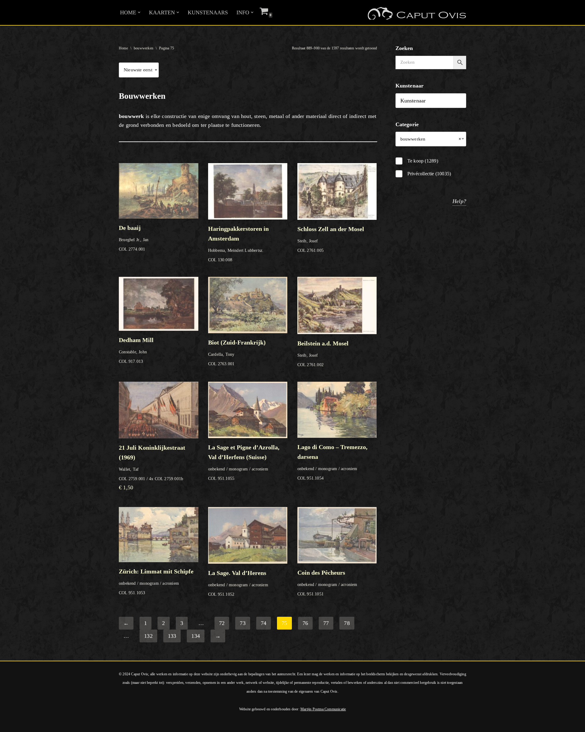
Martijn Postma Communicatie (323, 709)
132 (148, 636)
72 (222, 623)
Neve (10, 724)
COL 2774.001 (133, 237)
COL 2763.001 (237, 352)
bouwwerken (143, 48)
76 (305, 623)
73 (242, 623)
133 (172, 636)
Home (123, 48)
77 (326, 623)
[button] (139, 12)
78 (346, 623)
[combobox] (430, 139)
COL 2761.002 (323, 353)
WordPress (88, 724)
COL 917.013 (136, 350)
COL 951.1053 (156, 581)
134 (195, 636)
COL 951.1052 (238, 583)
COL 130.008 (238, 243)
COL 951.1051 (327, 582)
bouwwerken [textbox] (431, 139)
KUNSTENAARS (208, 12)
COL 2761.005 (330, 239)
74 (263, 623)
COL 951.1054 (332, 462)
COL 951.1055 (243, 462)
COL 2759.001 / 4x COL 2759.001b (152, 467)
